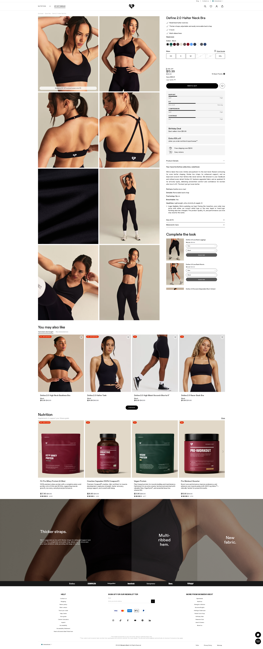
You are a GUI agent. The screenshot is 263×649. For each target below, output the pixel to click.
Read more (170, 37)
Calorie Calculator (63, 619)
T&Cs (197, 645)
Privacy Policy (208, 645)
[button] (217, 1)
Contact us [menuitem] (205, 1)
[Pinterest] (142, 620)
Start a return (63, 607)
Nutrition (199, 601)
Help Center (63, 613)
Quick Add (201, 255)
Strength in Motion (199, 604)
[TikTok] (120, 620)
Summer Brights (199, 607)
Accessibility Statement (63, 628)
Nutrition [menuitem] (42, 6)
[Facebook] (128, 620)
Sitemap (219, 645)
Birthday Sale (200, 616)
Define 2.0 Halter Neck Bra (59, 13)
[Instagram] (113, 620)
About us (199, 625)
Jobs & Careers (199, 622)
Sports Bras (48, 13)
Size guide (63, 616)
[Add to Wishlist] (222, 86)
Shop (223, 418)
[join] (153, 601)
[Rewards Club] (258, 641)
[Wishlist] (211, 6)
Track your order (63, 610)
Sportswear (40, 13)
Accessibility (63, 625)
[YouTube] (135, 620)
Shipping (63, 601)
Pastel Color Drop (200, 613)
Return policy (63, 604)
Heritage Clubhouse (199, 610)
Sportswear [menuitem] (59, 6)
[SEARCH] (205, 6)
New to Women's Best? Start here (63, 631)
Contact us (63, 598)
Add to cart (192, 86)
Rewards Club (200, 619)
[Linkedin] (150, 620)
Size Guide (221, 51)
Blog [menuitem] (197, 1)
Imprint (63, 622)
